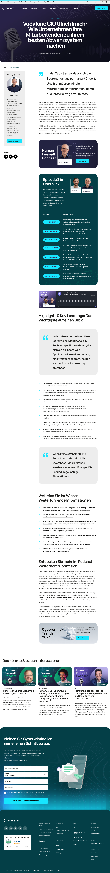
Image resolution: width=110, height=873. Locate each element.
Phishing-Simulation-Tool (46, 829)
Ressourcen (52, 8)
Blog (57, 827)
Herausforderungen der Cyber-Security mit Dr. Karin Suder (58, 597)
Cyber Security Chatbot (45, 832)
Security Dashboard (44, 835)
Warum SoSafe (95, 853)
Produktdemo (60, 849)
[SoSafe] (8, 8)
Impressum (36, 870)
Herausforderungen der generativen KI (56, 551)
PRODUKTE (42, 820)
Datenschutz (48, 870)
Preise (44, 8)
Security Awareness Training (44, 824)
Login (101, 2)
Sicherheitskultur (43, 848)
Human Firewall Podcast (63, 830)
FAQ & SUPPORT (78, 820)
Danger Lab (59, 840)
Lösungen (34, 8)
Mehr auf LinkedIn (13, 141)
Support (96, 2)
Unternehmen (64, 8)
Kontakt (89, 2)
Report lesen (82, 638)
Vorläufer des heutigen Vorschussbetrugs (75, 544)
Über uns (93, 824)
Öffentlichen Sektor (44, 851)
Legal (75, 844)
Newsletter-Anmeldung (97, 843)
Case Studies (94, 856)
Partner (75, 8)
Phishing (51, 112)
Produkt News (60, 837)
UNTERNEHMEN (95, 820)
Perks (92, 859)
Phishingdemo (60, 853)
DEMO (58, 846)
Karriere (93, 837)
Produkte (24, 8)
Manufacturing (43, 855)
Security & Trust (77, 837)
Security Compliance (44, 845)
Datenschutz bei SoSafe (80, 841)
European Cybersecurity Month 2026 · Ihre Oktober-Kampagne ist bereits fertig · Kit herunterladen (29, 2)
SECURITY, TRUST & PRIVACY (79, 832)
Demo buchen (101, 8)
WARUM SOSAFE (95, 849)
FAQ (74, 824)
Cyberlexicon (60, 833)
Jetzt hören (82, 161)
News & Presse (95, 827)
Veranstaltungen (95, 833)
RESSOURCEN (60, 820)
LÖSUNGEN (42, 841)
